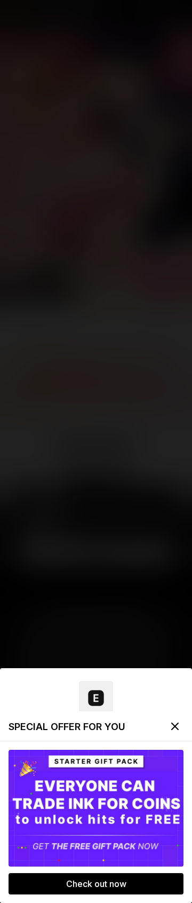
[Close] (174, 726)
